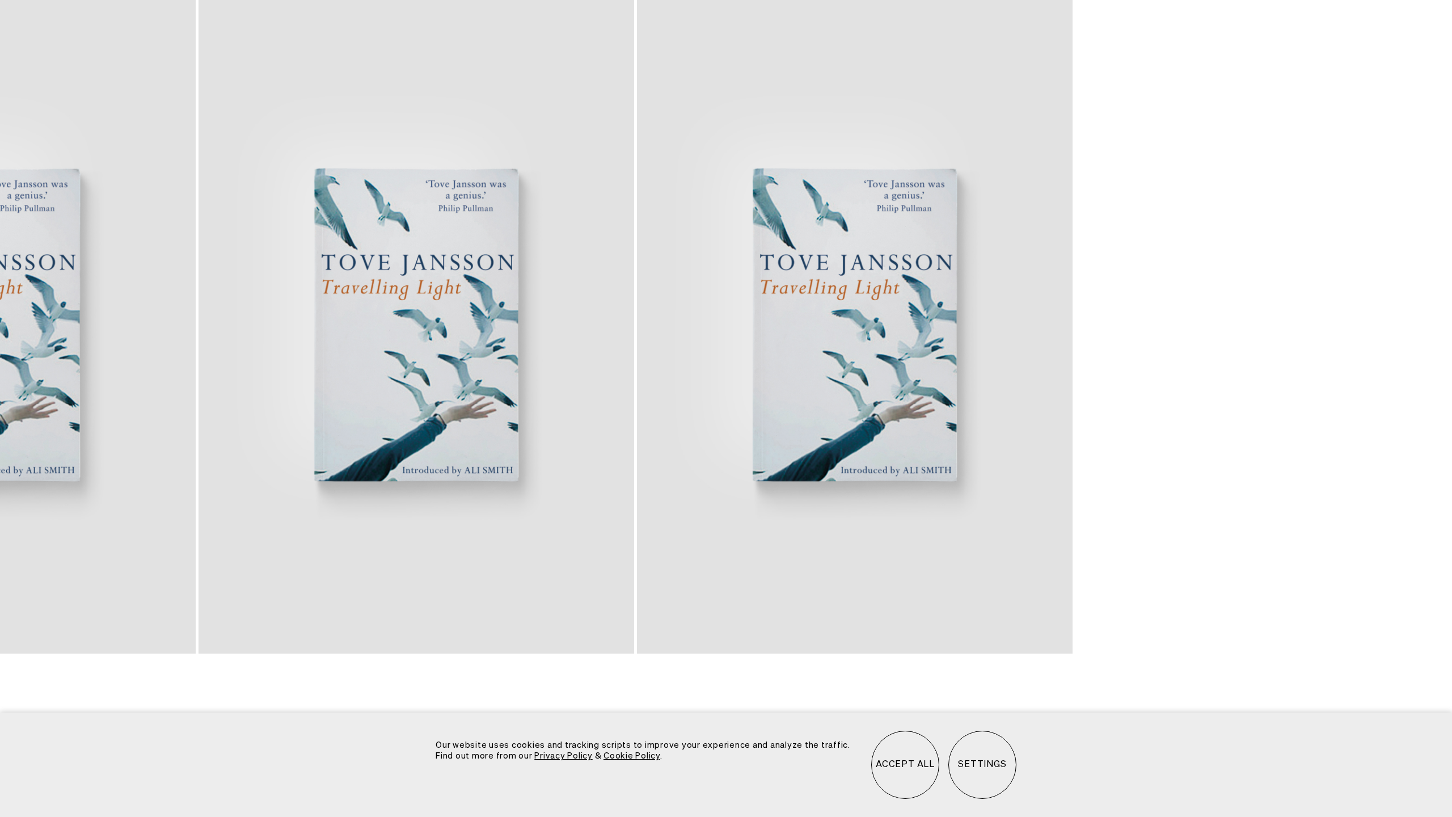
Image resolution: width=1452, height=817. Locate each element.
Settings (982, 764)
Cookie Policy (631, 756)
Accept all (905, 764)
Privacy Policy (563, 756)
